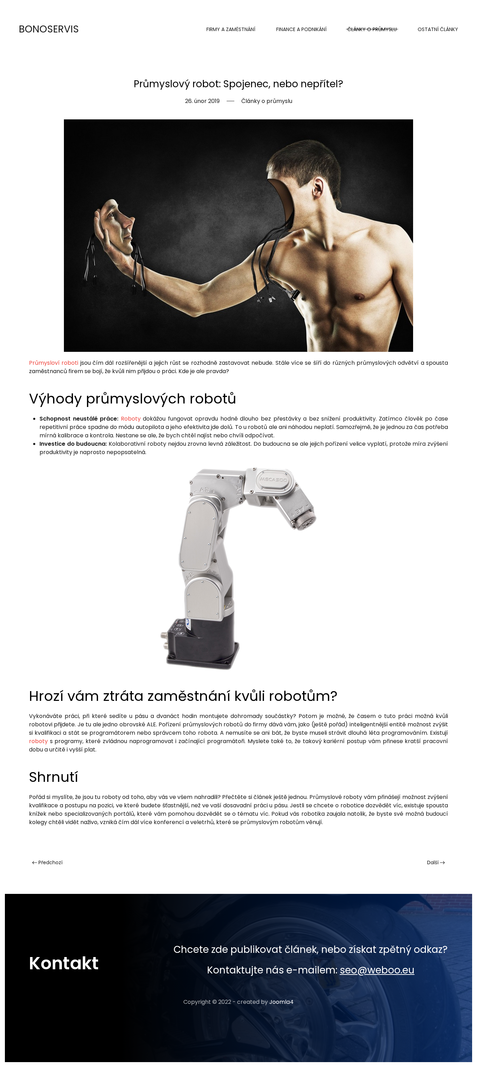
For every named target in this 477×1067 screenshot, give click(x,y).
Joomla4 (281, 1002)
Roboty (131, 419)
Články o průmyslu (372, 29)
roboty (38, 741)
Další (433, 862)
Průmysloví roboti (53, 363)
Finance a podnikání (301, 29)
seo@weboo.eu (377, 970)
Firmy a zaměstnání (230, 29)
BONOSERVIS (49, 29)
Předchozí (50, 862)
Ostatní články (438, 29)
